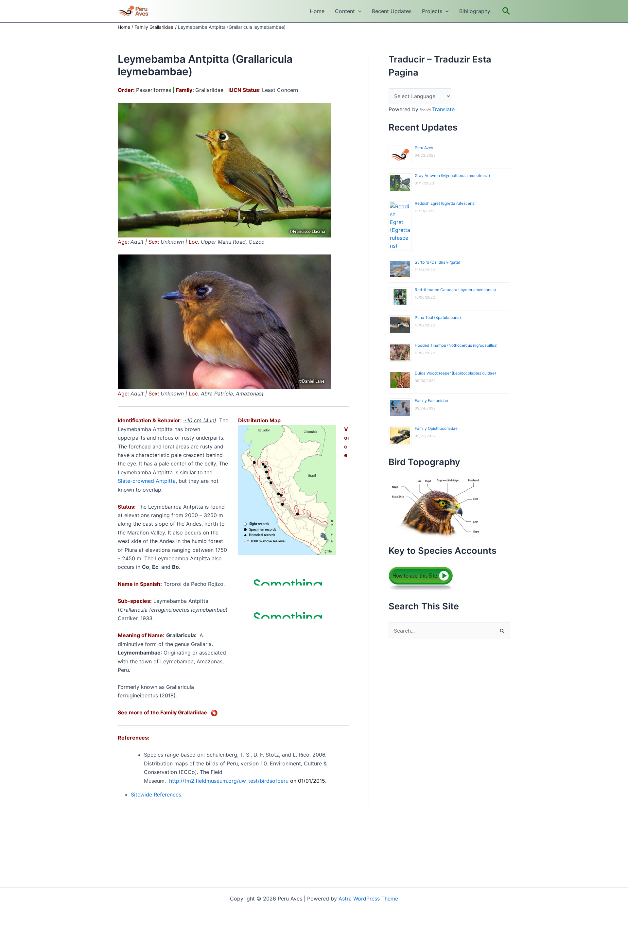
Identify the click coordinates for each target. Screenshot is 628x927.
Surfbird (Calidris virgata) (437, 262)
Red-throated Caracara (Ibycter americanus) (455, 289)
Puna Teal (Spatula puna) (438, 317)
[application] (358, 11)
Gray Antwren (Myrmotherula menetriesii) (452, 175)
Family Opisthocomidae (436, 428)
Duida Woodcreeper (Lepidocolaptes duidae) (455, 373)
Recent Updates (391, 11)
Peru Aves (424, 147)
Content (345, 11)
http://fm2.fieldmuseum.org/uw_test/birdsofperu (228, 781)
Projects (432, 11)
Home (317, 11)
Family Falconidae (431, 400)
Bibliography (474, 11)
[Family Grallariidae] (214, 712)
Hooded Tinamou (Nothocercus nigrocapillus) (456, 345)
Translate (443, 109)
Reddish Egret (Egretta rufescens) (445, 203)
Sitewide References (156, 794)
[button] (506, 11)
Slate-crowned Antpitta (147, 481)
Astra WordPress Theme (368, 898)
